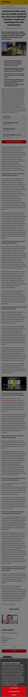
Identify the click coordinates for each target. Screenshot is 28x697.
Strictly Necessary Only (14, 691)
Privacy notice (8, 685)
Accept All (14, 695)
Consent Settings (14, 688)
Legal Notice (14, 685)
